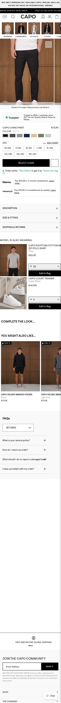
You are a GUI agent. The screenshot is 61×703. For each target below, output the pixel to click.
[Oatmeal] (34, 135)
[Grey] (20, 135)
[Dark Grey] (12, 135)
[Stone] (48, 135)
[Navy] (27, 135)
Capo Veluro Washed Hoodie (16, 394)
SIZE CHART (52, 143)
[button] (2, 101)
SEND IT (49, 666)
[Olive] (41, 135)
